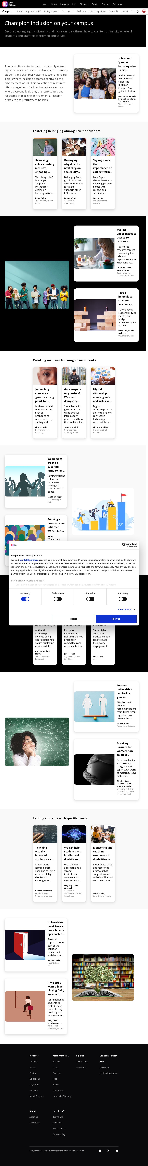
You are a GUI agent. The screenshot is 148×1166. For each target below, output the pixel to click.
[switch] (58, 599)
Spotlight (33, 1061)
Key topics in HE (33, 11)
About (125, 11)
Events (95, 4)
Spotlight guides (51, 11)
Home (45, 4)
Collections (34, 1078)
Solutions (117, 4)
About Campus (36, 1096)
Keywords (34, 1084)
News (54, 4)
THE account (82, 1061)
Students (84, 4)
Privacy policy (59, 1128)
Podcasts (81, 11)
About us (33, 1116)
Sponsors (33, 1090)
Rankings (64, 4)
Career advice (67, 11)
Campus (105, 4)
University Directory (62, 1096)
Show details (124, 609)
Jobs (74, 4)
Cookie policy (59, 1134)
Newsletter (81, 1067)
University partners (97, 11)
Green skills (114, 11)
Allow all (116, 619)
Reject (73, 619)
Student (56, 1061)
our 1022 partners (29, 560)
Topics (32, 1073)
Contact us (34, 1122)
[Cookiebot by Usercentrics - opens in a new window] (124, 545)
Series (32, 1067)
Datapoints (58, 1090)
